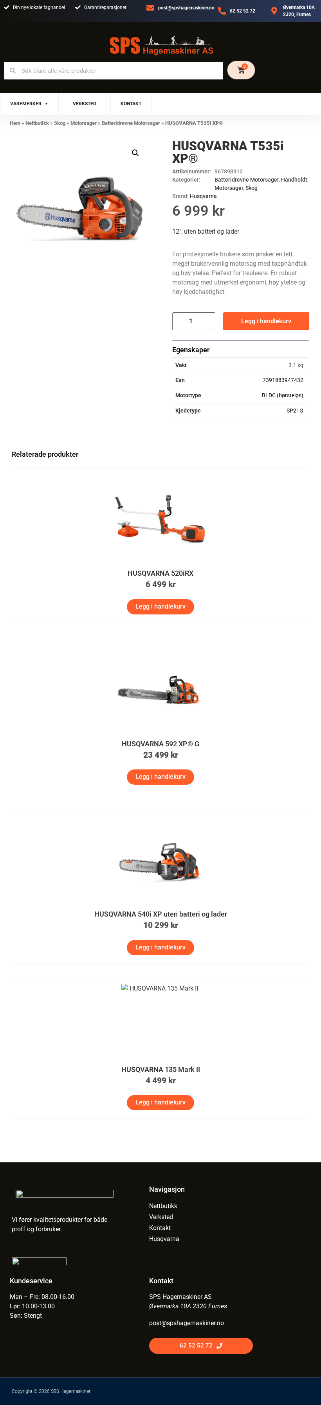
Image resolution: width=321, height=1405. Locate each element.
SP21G (295, 410)
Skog (59, 123)
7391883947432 (283, 380)
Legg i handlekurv (266, 321)
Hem (15, 123)
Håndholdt (294, 180)
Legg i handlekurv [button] (160, 606)
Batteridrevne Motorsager (131, 123)
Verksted (84, 103)
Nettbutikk (37, 123)
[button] (135, 153)
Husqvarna (203, 196)
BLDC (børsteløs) (282, 395)
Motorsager (83, 123)
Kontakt (131, 103)
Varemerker (25, 103)
